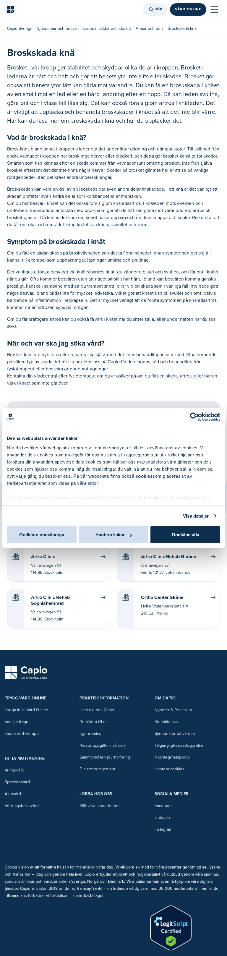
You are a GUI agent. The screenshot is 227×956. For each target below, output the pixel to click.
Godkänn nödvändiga (41, 534)
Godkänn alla (185, 534)
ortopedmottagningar (86, 369)
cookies (144, 476)
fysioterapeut (82, 376)
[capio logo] (26, 672)
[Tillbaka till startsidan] (10, 9)
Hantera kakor (110, 534)
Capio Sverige (20, 28)
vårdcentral (45, 376)
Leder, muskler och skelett (107, 28)
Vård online (188, 9)
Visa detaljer (196, 515)
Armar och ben (149, 28)
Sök (159, 9)
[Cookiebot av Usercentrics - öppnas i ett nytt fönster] (194, 416)
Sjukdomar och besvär (57, 28)
